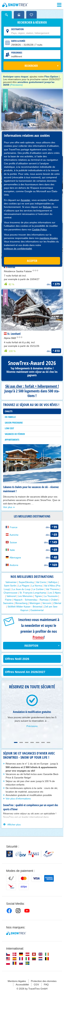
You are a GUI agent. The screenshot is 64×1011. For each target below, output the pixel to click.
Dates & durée (18, 40)
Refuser (47, 207)
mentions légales (48, 238)
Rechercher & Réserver (32, 22)
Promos (38, 637)
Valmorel (11, 596)
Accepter (25, 200)
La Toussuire (51, 596)
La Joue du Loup (21, 589)
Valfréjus (52, 582)
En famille (10, 417)
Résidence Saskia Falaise (18, 271)
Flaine (8, 599)
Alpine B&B (10, 338)
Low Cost (9, 428)
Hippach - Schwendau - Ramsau (31, 599)
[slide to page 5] (37, 742)
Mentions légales (17, 981)
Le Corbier (38, 589)
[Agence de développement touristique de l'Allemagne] (21, 854)
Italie (12, 550)
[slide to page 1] (15, 742)
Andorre (14, 565)
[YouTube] (27, 911)
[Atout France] (41, 853)
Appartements (12, 439)
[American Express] (49, 878)
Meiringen (35, 603)
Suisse (13, 542)
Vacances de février (15, 434)
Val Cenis (41, 582)
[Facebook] (9, 911)
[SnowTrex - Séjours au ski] (16, 933)
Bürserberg (21, 603)
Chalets (8, 411)
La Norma (36, 585)
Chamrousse (10, 592)
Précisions (32, 726)
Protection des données (43, 981)
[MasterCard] (24, 878)
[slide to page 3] (26, 742)
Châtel (54, 599)
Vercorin (46, 603)
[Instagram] (18, 911)
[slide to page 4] (32, 742)
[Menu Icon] (59, 5)
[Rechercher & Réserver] (6, 15)
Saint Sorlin (10, 585)
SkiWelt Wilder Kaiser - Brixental (25, 606)
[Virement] (11, 878)
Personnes (16, 52)
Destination (17, 29)
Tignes (38, 596)
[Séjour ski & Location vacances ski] (15, 5)
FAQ (46, 984)
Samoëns (8, 603)
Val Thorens (52, 589)
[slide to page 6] (43, 742)
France (13, 527)
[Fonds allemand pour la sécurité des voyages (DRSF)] (9, 853)
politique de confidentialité (18, 248)
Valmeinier (11, 582)
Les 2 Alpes (54, 592)
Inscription (31, 646)
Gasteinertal (37, 610)
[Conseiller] (19, 15)
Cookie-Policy (39, 229)
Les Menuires (25, 596)
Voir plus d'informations (18, 798)
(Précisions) (16, 84)
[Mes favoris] (31, 15)
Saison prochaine (14, 422)
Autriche (14, 534)
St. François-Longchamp (32, 592)
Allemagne (15, 557)
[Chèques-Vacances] (11, 886)
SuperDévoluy (26, 582)
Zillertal (57, 603)
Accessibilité (22, 984)
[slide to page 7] (48, 742)
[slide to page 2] (21, 742)
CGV (36, 984)
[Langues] (8, 954)
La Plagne (23, 585)
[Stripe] (24, 886)
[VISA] (36, 878)
